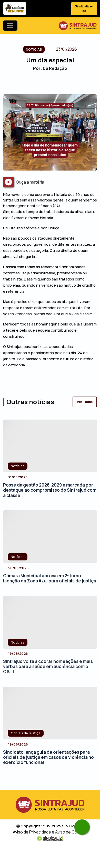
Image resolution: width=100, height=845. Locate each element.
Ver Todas (85, 402)
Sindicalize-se (84, 8)
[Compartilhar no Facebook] (36, 85)
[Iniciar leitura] (8, 182)
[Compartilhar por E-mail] (54, 85)
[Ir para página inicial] (77, 25)
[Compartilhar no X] (45, 85)
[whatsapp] (82, 827)
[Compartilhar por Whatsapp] (63, 85)
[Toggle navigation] (10, 25)
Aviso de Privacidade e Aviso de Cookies (50, 832)
